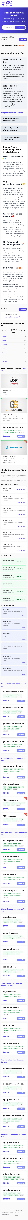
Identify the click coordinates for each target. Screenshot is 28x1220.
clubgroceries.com (11, 784)
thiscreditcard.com (12, 1174)
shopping (10, 787)
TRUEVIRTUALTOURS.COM (9, 456)
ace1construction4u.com (14, 766)
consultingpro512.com (13, 890)
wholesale (10, 803)
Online (4, 340)
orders (18, 771)
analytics (11, 895)
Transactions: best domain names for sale (11, 984)
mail (14, 879)
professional (17, 895)
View (24, 489)
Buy (24, 561)
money (20, 694)
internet (15, 430)
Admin (16, 1215)
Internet (4, 344)
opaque (15, 1048)
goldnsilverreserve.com (14, 707)
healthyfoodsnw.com (13, 427)
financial (10, 1048)
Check (23, 615)
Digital (4, 348)
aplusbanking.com (11, 1190)
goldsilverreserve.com (13, 691)
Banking (4, 361)
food (16, 432)
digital (14, 859)
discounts (16, 819)
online (5, 430)
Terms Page (18, 1213)
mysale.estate (9, 917)
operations (20, 1030)
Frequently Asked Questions (12, 112)
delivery (12, 432)
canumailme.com (11, 856)
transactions (19, 859)
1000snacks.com (10, 800)
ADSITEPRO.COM (7, 390)
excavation (6, 771)
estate (15, 922)
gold (4, 694)
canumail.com (9, 874)
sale (11, 922)
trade (5, 728)
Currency (4, 357)
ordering (9, 821)
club (23, 787)
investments (14, 694)
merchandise (16, 803)
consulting (6, 895)
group (14, 1163)
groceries (9, 789)
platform (18, 861)
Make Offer (23, 39)
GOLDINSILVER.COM (8, 414)
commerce (6, 769)
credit (16, 1179)
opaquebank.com (11, 1043)
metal (5, 697)
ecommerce (6, 432)
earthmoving (12, 771)
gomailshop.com (11, 933)
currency (13, 697)
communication (11, 861)
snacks (13, 805)
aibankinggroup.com (13, 1158)
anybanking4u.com (11, 317)
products (10, 430)
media (5, 861)
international (13, 1030)
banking (5, 1048)
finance (8, 694)
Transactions (5, 353)
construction (20, 769)
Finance (4, 336)
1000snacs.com (10, 816)
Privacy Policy (18, 1210)
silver (9, 697)
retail (5, 789)
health (19, 430)
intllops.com (9, 1025)
